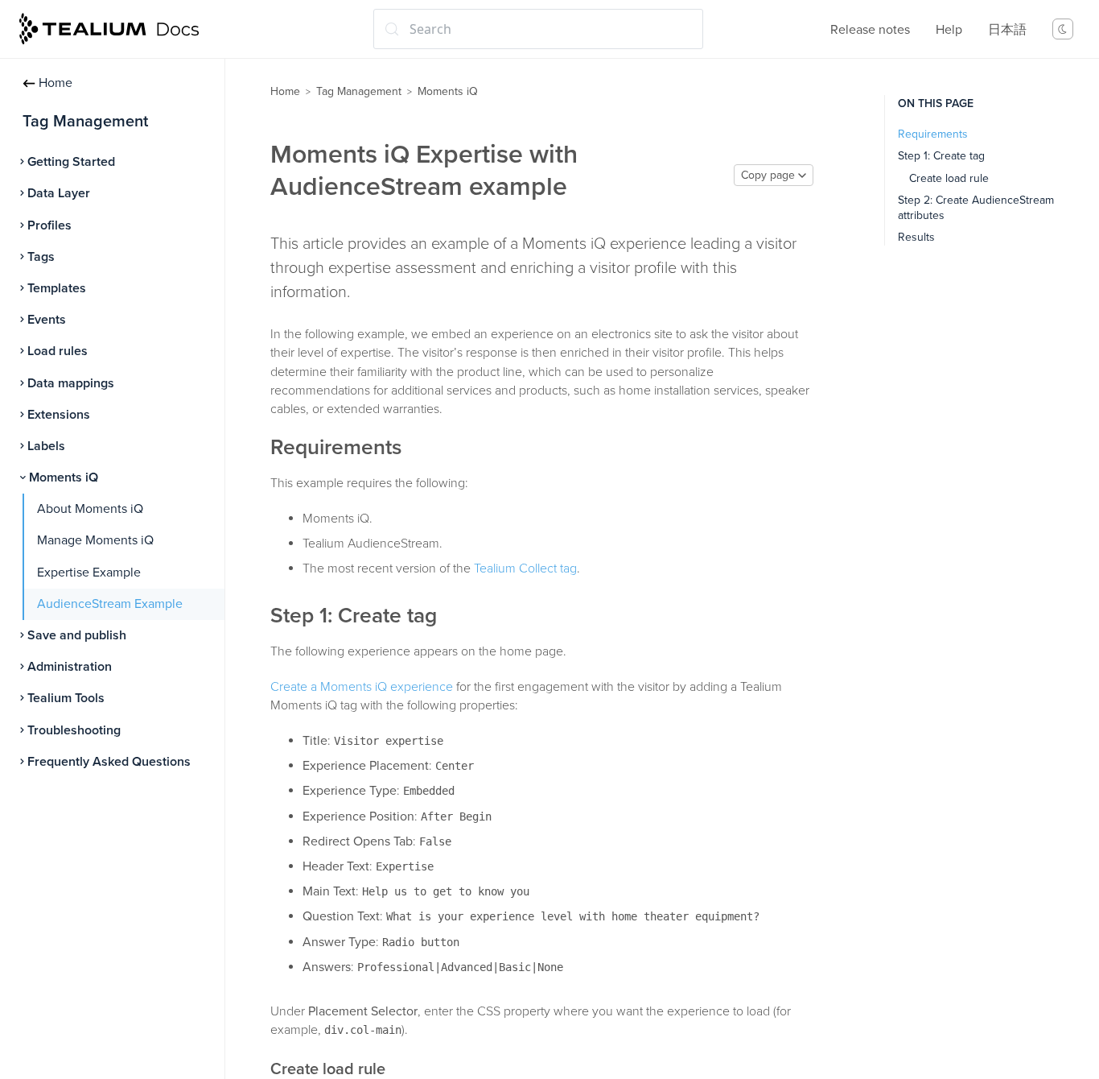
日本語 (1007, 30)
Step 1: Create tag (941, 156)
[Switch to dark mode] (1062, 29)
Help (949, 30)
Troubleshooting (74, 730)
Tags (41, 257)
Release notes (870, 30)
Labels (46, 446)
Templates (56, 288)
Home (55, 83)
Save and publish (76, 635)
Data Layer (58, 193)
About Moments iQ (90, 509)
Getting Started (71, 162)
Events (46, 320)
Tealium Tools (66, 698)
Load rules (57, 351)
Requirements (933, 134)
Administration (69, 667)
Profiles (49, 225)
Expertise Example (89, 572)
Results (916, 237)
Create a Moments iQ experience (361, 687)
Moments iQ (63, 477)
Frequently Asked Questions (109, 762)
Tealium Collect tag (525, 568)
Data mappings (70, 383)
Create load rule (949, 178)
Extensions (58, 415)
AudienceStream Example (110, 604)
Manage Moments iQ (95, 540)
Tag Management (358, 91)
